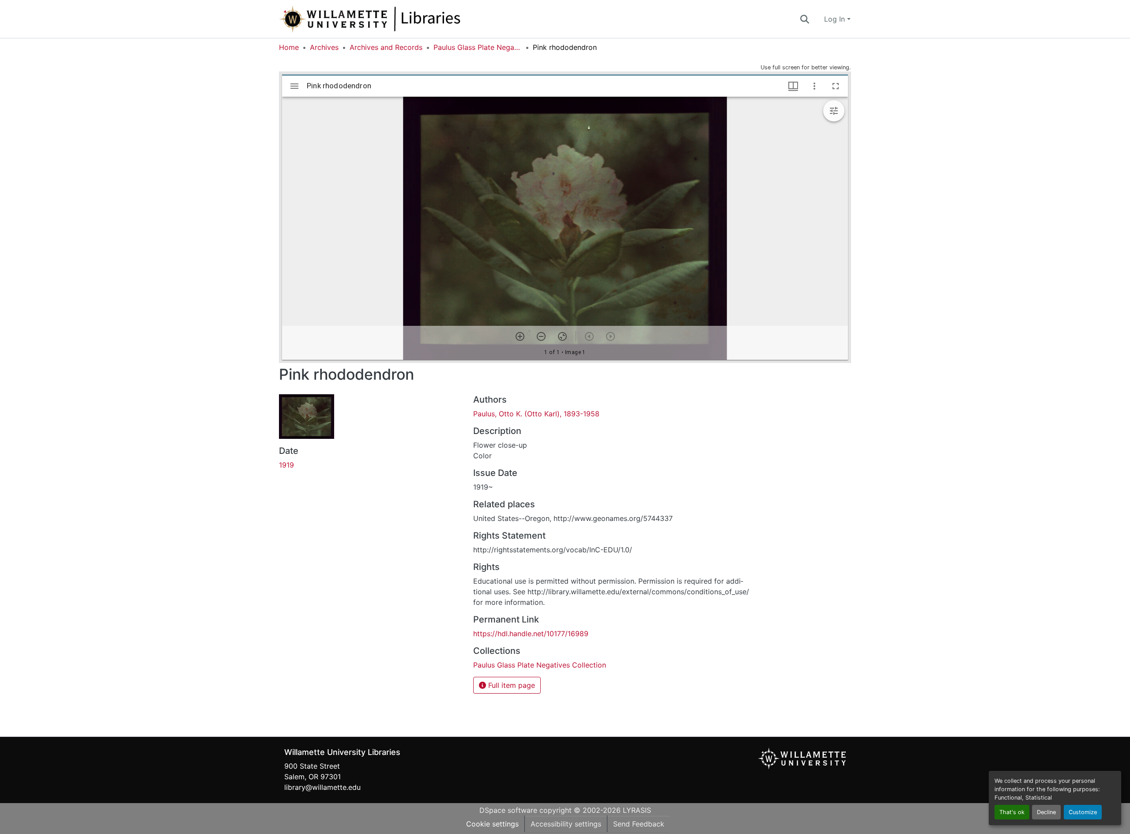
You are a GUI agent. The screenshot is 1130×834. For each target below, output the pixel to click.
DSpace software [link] (508, 810)
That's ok (1012, 812)
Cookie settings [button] (492, 823)
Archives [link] (324, 47)
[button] (399, 19)
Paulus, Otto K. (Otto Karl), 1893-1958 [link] (536, 413)
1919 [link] (286, 464)
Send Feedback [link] (638, 823)
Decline (1046, 812)
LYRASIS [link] (637, 810)
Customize (1083, 812)
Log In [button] (835, 19)
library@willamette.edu (322, 787)
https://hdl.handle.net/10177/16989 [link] (530, 633)
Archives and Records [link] (386, 47)
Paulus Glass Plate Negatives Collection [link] (477, 47)
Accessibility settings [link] (566, 823)
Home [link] (289, 47)
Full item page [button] (510, 685)
